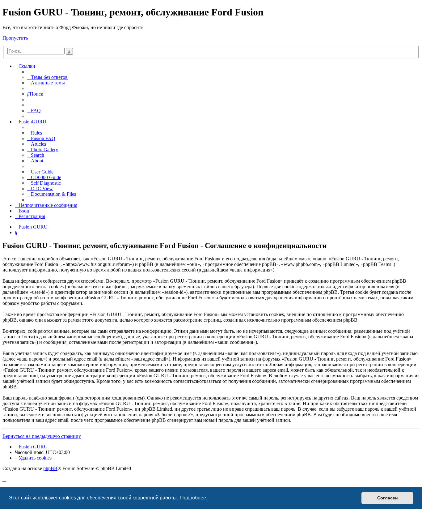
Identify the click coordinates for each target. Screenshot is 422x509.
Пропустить (15, 38)
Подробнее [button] (193, 497)
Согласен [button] (387, 497)
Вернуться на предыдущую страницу (41, 436)
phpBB (50, 468)
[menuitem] (47, 77)
